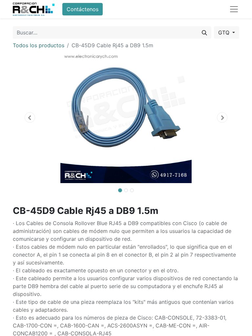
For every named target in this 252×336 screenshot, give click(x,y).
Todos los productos (38, 45)
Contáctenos (82, 9)
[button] (30, 117)
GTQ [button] (224, 32)
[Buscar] (204, 32)
